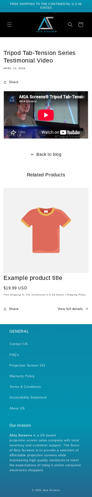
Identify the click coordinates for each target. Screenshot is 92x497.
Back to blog (48, 154)
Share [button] (14, 82)
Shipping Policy (76, 294)
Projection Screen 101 (27, 365)
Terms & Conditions (25, 387)
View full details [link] (70, 309)
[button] (9, 24)
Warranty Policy (22, 376)
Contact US (18, 344)
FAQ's (14, 355)
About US (17, 408)
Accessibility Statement (28, 397)
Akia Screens (51, 490)
